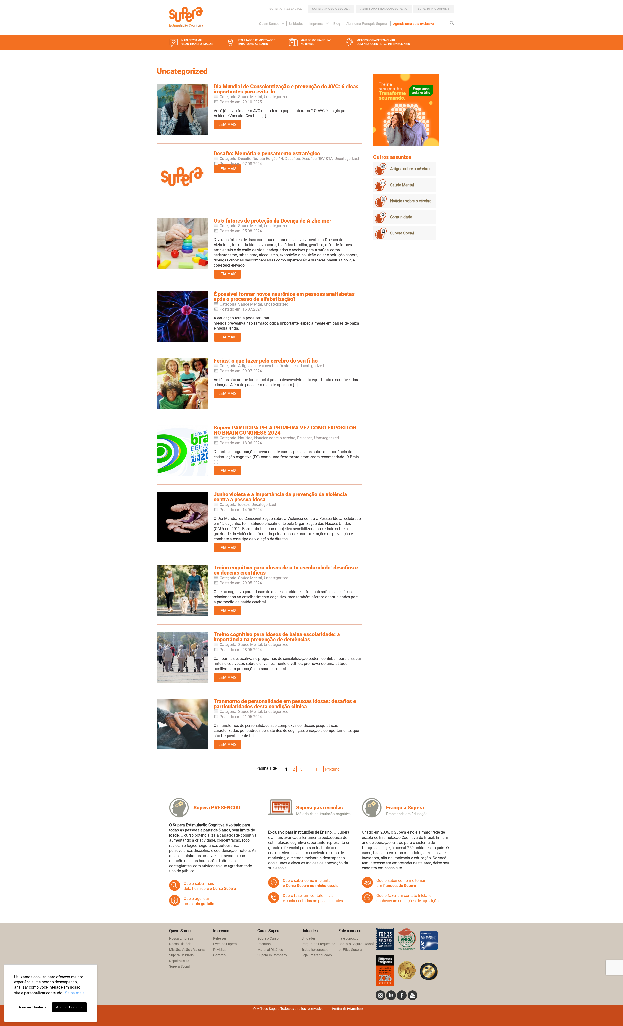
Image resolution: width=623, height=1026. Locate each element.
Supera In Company (272, 955)
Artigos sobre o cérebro (410, 169)
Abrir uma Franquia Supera (383, 8)
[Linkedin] (391, 995)
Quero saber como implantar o (311, 883)
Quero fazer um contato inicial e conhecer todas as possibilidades (313, 898)
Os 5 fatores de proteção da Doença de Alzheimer (272, 221)
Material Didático (270, 950)
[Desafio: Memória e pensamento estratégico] (182, 200)
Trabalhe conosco (315, 950)
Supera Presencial (285, 8)
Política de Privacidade (347, 1009)
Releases (220, 938)
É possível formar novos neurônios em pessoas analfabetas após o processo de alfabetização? (284, 296)
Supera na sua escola (331, 8)
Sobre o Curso (268, 938)
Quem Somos (269, 24)
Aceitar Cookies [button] (69, 1007)
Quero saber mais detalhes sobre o (210, 886)
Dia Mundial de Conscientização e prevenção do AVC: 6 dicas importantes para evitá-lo (286, 89)
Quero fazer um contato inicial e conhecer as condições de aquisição (407, 898)
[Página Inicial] (186, 17)
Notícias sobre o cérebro (410, 201)
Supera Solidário (181, 955)
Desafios (264, 944)
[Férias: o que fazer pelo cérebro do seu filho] (182, 407)
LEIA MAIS (228, 124)
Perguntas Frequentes (318, 944)
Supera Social (402, 233)
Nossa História (180, 944)
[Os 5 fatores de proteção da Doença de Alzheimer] (182, 267)
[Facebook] (402, 995)
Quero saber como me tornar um (400, 883)
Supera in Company (433, 8)
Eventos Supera (225, 944)
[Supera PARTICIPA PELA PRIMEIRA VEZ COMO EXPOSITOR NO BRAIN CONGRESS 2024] (182, 474)
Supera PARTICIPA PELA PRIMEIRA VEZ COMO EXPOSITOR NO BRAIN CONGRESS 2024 (285, 430)
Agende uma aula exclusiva (413, 24)
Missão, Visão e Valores (187, 950)
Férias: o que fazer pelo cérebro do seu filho (266, 361)
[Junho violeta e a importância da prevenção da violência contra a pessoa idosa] (182, 541)
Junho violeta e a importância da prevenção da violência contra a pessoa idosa (280, 497)
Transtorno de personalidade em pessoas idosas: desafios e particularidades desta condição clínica (285, 703)
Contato (219, 955)
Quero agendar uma (199, 901)
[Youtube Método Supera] (412, 995)
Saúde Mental (402, 185)
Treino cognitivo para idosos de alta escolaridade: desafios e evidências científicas (286, 570)
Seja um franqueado (317, 955)
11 (317, 769)
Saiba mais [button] (74, 993)
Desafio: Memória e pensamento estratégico (267, 153)
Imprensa (316, 24)
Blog (336, 24)
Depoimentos (179, 961)
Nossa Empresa (181, 938)
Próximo (332, 769)
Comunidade (401, 217)
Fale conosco (348, 938)
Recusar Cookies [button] (32, 1007)
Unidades (296, 24)
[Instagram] (380, 995)
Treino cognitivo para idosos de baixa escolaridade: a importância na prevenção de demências (277, 637)
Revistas (219, 950)
